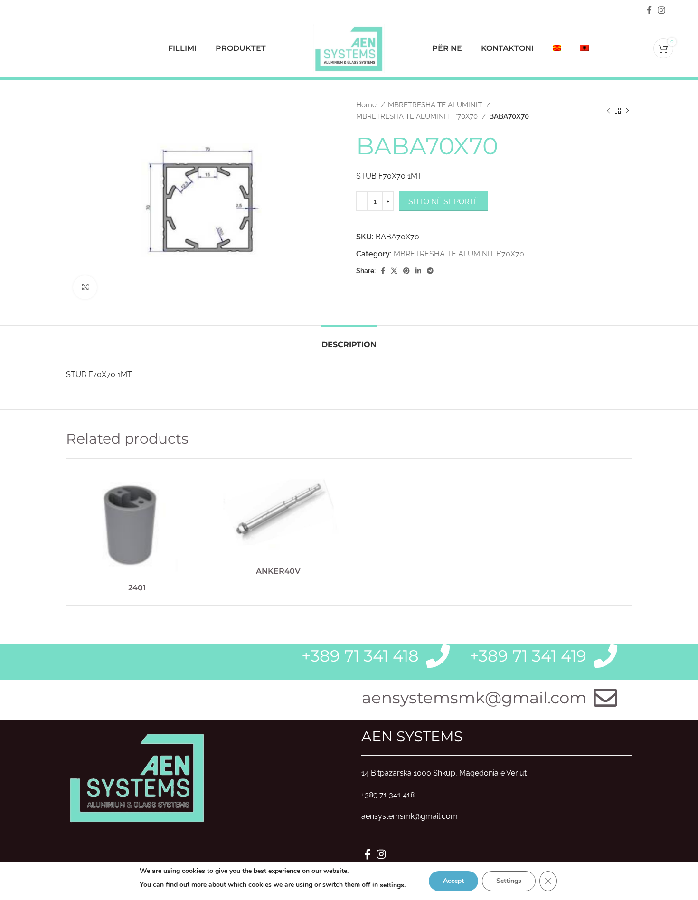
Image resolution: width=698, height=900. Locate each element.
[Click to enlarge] (85, 287)
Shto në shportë (443, 201)
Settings (508, 880)
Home (367, 105)
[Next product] (627, 110)
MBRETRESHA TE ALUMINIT (436, 105)
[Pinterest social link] (406, 271)
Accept (453, 880)
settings (392, 885)
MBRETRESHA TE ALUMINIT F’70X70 (418, 116)
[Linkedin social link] (418, 271)
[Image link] (137, 776)
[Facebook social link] (649, 10)
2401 (137, 587)
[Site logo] (349, 47)
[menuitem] (557, 48)
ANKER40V (278, 571)
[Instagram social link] (661, 10)
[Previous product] (608, 110)
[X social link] (394, 271)
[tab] (349, 339)
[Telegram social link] (430, 271)
